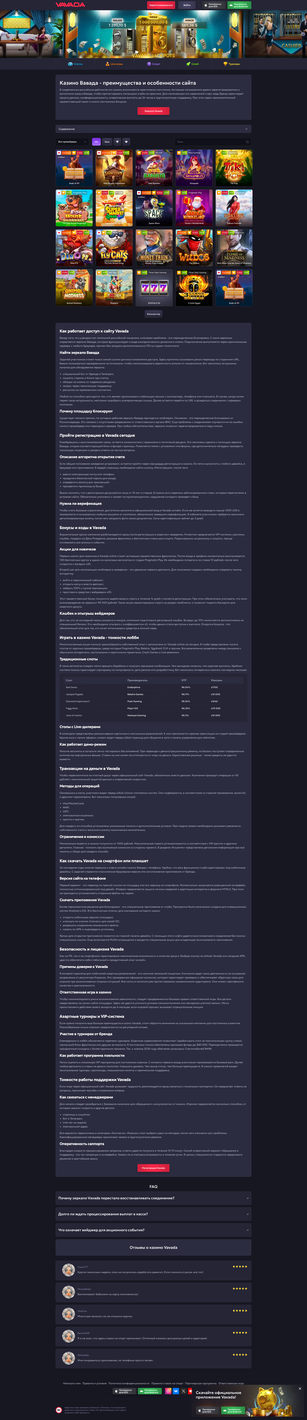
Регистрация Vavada (153, 1168)
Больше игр (153, 314)
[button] (4, 34)
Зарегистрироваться (161, 5)
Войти (187, 5)
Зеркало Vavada (153, 111)
